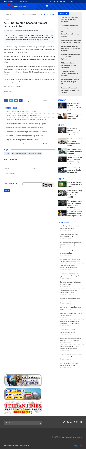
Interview (62, 100)
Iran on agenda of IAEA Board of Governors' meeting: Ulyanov (26, 123)
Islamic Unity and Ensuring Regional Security (74, 151)
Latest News (63, 222)
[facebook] (74, 422)
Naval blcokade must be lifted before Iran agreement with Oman (70, 48)
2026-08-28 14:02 (66, 367)
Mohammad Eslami (34, 153)
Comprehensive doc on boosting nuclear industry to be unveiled (26, 132)
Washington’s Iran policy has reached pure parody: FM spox (70, 90)
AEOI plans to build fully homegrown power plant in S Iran (24, 136)
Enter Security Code (11, 183)
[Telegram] (64, 422)
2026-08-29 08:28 (66, 303)
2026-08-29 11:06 (66, 255)
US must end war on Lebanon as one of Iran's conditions (69, 73)
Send (7, 190)
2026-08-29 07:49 (71, 309)
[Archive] (80, 422)
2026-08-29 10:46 (75, 261)
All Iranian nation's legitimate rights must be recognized (69, 65)
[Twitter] (71, 422)
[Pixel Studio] (80, 446)
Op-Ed (61, 125)
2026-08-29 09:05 (66, 294)
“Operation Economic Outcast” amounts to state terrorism (70, 34)
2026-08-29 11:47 (66, 247)
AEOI (7, 153)
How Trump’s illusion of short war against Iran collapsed (69, 19)
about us (70, 434)
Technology (8, 14)
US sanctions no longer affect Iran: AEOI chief (21, 111)
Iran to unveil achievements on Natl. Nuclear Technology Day (26, 119)
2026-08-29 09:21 (66, 278)
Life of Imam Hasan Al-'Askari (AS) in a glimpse (74, 185)
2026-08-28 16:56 (66, 342)
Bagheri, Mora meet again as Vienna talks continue (22, 140)
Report (61, 179)
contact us (78, 434)
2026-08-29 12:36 (66, 230)
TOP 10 (63, 14)
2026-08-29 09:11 (66, 286)
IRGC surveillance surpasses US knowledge (74, 116)
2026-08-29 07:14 (66, 317)
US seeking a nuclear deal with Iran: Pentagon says (23, 115)
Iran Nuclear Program (19, 153)
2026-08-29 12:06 (66, 238)
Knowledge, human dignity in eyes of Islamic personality (74, 214)
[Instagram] (67, 422)
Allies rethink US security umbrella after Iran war (74, 170)
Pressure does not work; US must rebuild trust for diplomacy (70, 57)
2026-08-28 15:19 (66, 359)
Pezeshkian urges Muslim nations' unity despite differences (70, 82)
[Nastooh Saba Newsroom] (74, 446)
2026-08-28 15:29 (66, 351)
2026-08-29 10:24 (66, 269)
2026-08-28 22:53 (66, 326)
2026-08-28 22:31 (66, 334)
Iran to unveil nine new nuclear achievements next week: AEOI (26, 144)
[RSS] (77, 422)
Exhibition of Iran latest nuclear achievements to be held (24, 128)
